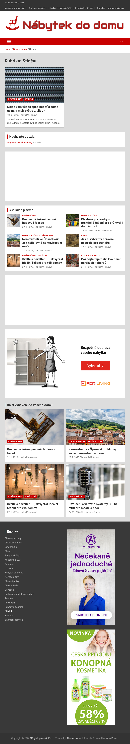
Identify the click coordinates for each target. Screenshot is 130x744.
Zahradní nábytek (14, 619)
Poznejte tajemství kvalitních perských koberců (101, 261)
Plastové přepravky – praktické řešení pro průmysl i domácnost (102, 222)
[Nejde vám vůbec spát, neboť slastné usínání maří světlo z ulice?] (34, 85)
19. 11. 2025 (87, 230)
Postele (9, 598)
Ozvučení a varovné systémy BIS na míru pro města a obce (92, 506)
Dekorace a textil (91, 255)
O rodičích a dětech (84, 8)
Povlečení (10, 602)
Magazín (11, 142)
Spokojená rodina (37, 8)
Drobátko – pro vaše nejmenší (110, 8)
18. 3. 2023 (12, 115)
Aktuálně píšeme (21, 210)
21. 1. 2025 (86, 267)
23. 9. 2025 (27, 250)
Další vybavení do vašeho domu (29, 405)
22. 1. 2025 (27, 267)
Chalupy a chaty (13, 538)
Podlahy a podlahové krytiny (19, 594)
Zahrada (9, 615)
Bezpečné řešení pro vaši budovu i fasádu (39, 221)
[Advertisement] (65, 176)
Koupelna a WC (13, 559)
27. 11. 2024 (74, 512)
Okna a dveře (11, 585)
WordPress (111, 738)
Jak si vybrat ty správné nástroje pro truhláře (97, 241)
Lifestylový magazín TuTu (60, 8)
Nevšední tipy (15, 99)
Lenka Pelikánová (28, 115)
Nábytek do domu (14, 572)
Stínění (29, 99)
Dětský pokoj (11, 546)
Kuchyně (9, 564)
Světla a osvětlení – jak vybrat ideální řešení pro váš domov (42, 261)
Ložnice (9, 568)
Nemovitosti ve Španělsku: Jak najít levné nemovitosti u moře (42, 242)
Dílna (84, 235)
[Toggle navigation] (9, 41)
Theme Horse (74, 738)
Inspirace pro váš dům (15, 8)
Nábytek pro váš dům (41, 738)
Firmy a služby (89, 216)
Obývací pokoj (12, 581)
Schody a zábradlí (14, 607)
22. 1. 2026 (27, 227)
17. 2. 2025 (86, 247)
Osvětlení (43, 255)
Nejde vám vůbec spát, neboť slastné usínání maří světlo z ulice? (32, 109)
